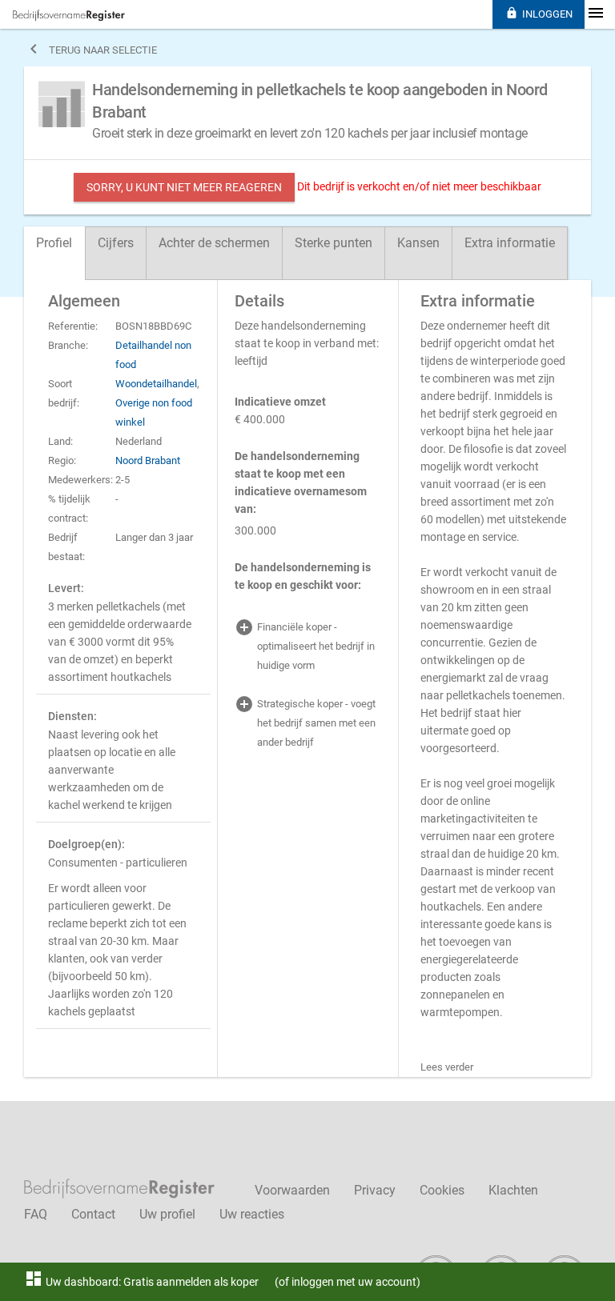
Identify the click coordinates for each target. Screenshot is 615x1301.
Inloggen (539, 13)
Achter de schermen (214, 242)
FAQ (35, 1214)
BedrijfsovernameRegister (69, 15)
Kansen (418, 242)
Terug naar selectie (90, 48)
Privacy (375, 1190)
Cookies (442, 1190)
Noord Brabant (147, 460)
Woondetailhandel (156, 384)
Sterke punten (333, 242)
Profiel (54, 242)
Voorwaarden (292, 1190)
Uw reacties (251, 1214)
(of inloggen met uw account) (347, 1281)
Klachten (513, 1190)
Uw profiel (167, 1214)
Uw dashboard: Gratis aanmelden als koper (141, 1281)
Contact (93, 1214)
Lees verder (446, 1067)
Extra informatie (509, 242)
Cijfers (116, 242)
